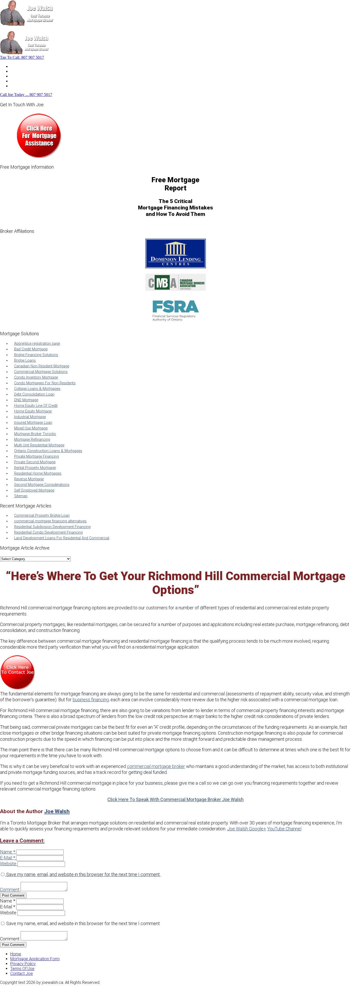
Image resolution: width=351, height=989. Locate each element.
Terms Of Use (22, 968)
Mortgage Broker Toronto (35, 434)
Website (8, 863)
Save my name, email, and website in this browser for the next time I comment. (83, 874)
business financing (91, 699)
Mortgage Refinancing (32, 439)
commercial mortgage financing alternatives (50, 521)
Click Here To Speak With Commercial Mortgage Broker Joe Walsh (175, 799)
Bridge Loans (25, 360)
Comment (10, 889)
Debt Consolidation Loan (34, 394)
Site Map (18, 85)
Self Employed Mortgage (34, 490)
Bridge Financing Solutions (36, 355)
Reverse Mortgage (29, 479)
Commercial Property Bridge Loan (42, 515)
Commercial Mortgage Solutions (41, 372)
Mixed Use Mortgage (31, 428)
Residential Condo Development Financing (48, 532)
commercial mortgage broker (156, 766)
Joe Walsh (57, 811)
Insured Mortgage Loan (33, 422)
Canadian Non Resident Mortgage (41, 366)
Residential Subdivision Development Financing (52, 527)
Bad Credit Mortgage (31, 349)
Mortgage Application (29, 76)
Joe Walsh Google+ (246, 828)
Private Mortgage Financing (36, 456)
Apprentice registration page (37, 343)
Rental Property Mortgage (35, 468)
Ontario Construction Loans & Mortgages (48, 451)
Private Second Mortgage (35, 462)
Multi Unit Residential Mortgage (39, 445)
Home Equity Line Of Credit (36, 406)
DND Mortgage (26, 400)
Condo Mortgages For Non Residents (45, 383)
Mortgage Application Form (35, 958)
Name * (7, 851)
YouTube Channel (284, 828)
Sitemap (20, 496)
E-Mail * (7, 857)
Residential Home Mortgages (37, 473)
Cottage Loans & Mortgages (37, 389)
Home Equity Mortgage (33, 411)
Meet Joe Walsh (25, 71)
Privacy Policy (23, 963)
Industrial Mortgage (30, 417)
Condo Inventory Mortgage (36, 377)
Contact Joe (21, 81)
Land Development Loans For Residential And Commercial (61, 538)
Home (15, 66)
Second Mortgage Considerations (41, 485)
